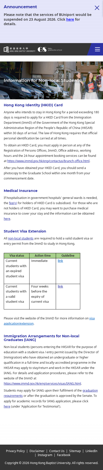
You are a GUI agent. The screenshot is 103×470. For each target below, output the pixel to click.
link (60, 261)
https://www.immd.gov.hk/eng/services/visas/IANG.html (42, 383)
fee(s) (13, 203)
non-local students (21, 238)
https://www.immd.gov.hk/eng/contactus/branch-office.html (48, 161)
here (70, 19)
